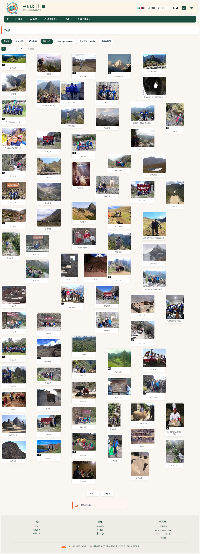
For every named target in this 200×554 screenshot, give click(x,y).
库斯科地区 (106, 41)
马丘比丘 (47, 41)
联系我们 (163, 526)
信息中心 (100, 526)
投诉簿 (163, 538)
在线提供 (36, 530)
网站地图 (97, 546)
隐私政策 (114, 546)
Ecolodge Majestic (65, 41)
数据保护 (122, 546)
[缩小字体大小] (177, 8)
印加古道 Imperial (87, 41)
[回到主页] (8, 19)
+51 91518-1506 (164, 530)
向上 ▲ (93, 493)
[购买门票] (191, 8)
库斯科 (6, 41)
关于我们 (100, 530)
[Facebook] (97, 533)
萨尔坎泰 (33, 41)
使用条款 (105, 546)
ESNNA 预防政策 (133, 546)
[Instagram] (100, 533)
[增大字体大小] (174, 8)
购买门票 (36, 533)
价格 (37, 526)
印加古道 (19, 41)
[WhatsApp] (102, 533)
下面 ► (107, 493)
